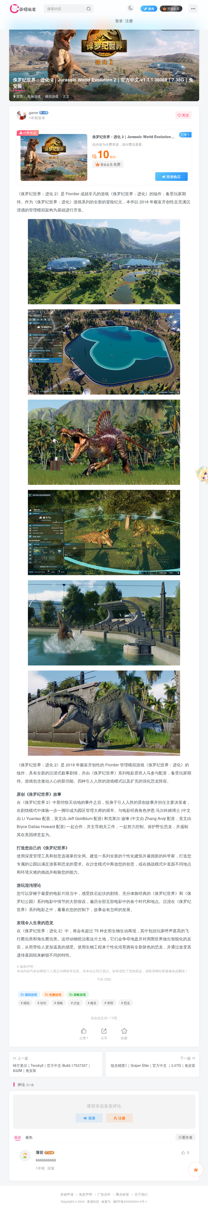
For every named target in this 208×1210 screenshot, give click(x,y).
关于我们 (141, 1194)
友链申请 (67, 1194)
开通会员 (173, 8)
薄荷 (39, 1152)
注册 (129, 20)
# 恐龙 (125, 1003)
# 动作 (42, 1003)
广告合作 (104, 1194)
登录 (119, 20)
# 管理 (109, 1003)
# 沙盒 (75, 1003)
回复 (51, 1168)
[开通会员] (196, 1169)
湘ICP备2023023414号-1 (130, 1201)
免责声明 (85, 1194)
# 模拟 (25, 1003)
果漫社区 (93, 1201)
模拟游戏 (51, 96)
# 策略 (58, 1003)
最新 (17, 1137)
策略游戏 (80, 994)
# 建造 (92, 1003)
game (33, 112)
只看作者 (185, 1137)
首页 (19, 96)
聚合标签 (122, 1194)
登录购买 (173, 176)
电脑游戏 (34, 96)
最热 (28, 1137)
